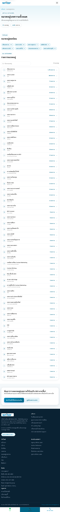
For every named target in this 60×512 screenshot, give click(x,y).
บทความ (3, 451)
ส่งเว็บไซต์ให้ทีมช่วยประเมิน (14, 400)
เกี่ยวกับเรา (4, 457)
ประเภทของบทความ (34, 48)
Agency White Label (36, 442)
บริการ (3, 445)
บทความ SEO (19, 44)
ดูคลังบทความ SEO (32, 400)
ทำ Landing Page (36, 426)
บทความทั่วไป (20, 48)
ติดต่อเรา (3, 463)
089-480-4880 (9, 474)
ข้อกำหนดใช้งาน (5, 497)
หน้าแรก (3, 9)
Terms (50, 504)
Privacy (43, 504)
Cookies (47, 504)
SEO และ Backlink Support (38, 431)
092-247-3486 (10, 480)
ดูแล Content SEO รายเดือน (39, 420)
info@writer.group (10, 483)
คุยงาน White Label (36, 454)
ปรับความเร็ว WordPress (38, 429)
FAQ (2, 460)
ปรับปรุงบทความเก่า (36, 423)
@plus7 (6, 471)
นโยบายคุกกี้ (4, 494)
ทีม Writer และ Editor (37, 451)
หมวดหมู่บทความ (5, 454)
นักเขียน (3, 448)
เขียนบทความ (7, 44)
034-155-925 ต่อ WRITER (14, 477)
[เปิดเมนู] (57, 3)
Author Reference (36, 445)
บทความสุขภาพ (33, 44)
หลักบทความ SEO (7, 48)
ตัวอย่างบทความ (35, 448)
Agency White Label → (8, 434)
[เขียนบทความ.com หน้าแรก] (7, 2)
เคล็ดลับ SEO (45, 44)
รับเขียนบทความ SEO (37, 417)
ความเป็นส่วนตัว (5, 491)
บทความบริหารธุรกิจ (49, 48)
